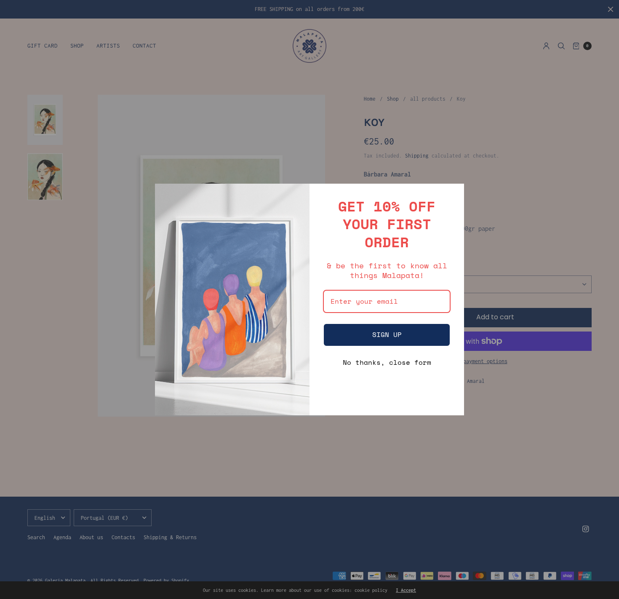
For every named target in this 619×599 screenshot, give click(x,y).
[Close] (454, 194)
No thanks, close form (387, 362)
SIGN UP (387, 334)
